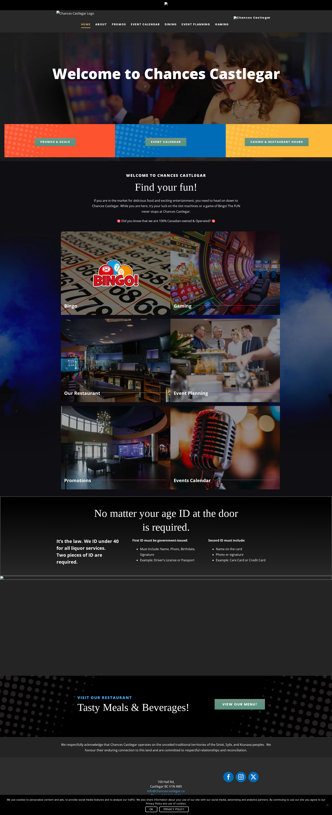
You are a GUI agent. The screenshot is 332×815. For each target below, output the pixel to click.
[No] (327, 805)
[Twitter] (253, 777)
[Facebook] (228, 777)
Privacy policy (174, 809)
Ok (151, 809)
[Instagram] (241, 777)
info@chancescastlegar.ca (166, 791)
